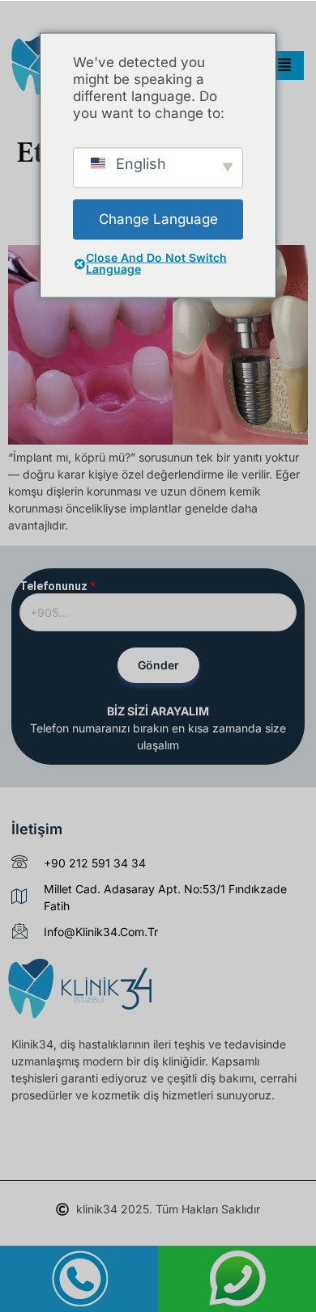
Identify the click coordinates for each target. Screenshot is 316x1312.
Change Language (158, 219)
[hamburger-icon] (284, 65)
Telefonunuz (57, 586)
